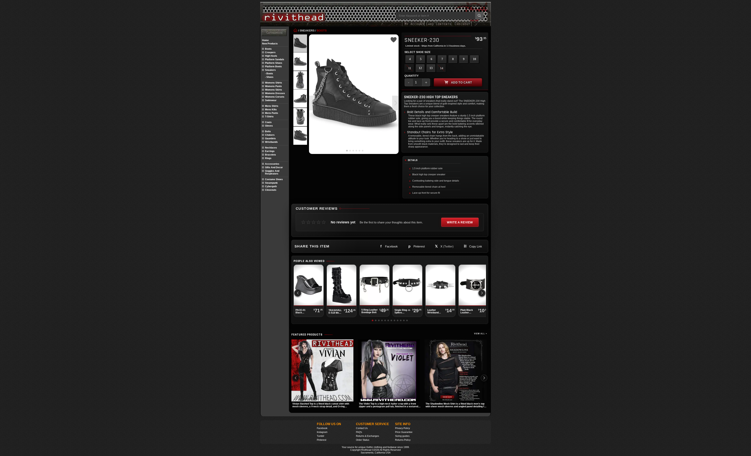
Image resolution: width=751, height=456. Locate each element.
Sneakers (307, 30)
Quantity (411, 75)
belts (268, 131)
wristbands (271, 142)
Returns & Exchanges (367, 436)
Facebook (322, 428)
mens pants (271, 113)
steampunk (271, 183)
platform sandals (274, 59)
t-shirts (269, 116)
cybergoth (271, 186)
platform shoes (273, 63)
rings (268, 158)
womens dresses (275, 93)
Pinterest (321, 440)
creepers (270, 52)
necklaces (271, 147)
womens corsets (274, 96)
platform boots (273, 66)
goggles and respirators (272, 172)
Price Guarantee (403, 432)
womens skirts (273, 89)
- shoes (269, 77)
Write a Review (460, 222)
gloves (269, 125)
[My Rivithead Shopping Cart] (438, 26)
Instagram (322, 432)
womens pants (273, 86)
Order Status (362, 440)
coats (268, 122)
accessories (272, 164)
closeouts (270, 190)
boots (268, 49)
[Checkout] (462, 26)
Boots (322, 30)
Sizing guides (402, 436)
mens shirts (271, 106)
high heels (271, 56)
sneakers (270, 70)
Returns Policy (403, 440)
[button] (395, 103)
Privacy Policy (402, 428)
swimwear (271, 100)
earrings (270, 151)
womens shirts (273, 82)
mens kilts (271, 109)
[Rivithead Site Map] (274, 32)
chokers (270, 135)
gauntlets (270, 138)
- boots (269, 73)
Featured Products (306, 334)
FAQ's (359, 432)
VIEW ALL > (480, 333)
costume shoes (274, 179)
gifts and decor (274, 167)
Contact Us (362, 428)
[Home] (295, 30)
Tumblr (320, 436)
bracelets (270, 154)
